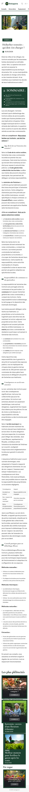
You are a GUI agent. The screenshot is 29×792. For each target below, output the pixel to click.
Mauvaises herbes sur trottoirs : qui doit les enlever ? (14, 138)
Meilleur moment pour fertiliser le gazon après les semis (13, 756)
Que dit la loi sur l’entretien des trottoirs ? (13, 95)
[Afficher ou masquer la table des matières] (25, 91)
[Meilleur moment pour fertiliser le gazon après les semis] (14, 741)
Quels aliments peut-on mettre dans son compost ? (14, 689)
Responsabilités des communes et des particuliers (14, 99)
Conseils (7, 40)
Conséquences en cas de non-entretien (15, 102)
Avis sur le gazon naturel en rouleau (14, 714)
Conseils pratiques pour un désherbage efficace (15, 104)
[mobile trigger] (3, 3)
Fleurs (14, 784)
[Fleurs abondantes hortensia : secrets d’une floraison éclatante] (14, 710)
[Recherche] (22, 3)
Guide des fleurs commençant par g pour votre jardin (14, 779)
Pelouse (7, 750)
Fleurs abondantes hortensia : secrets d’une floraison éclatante (13, 725)
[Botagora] (11, 3)
